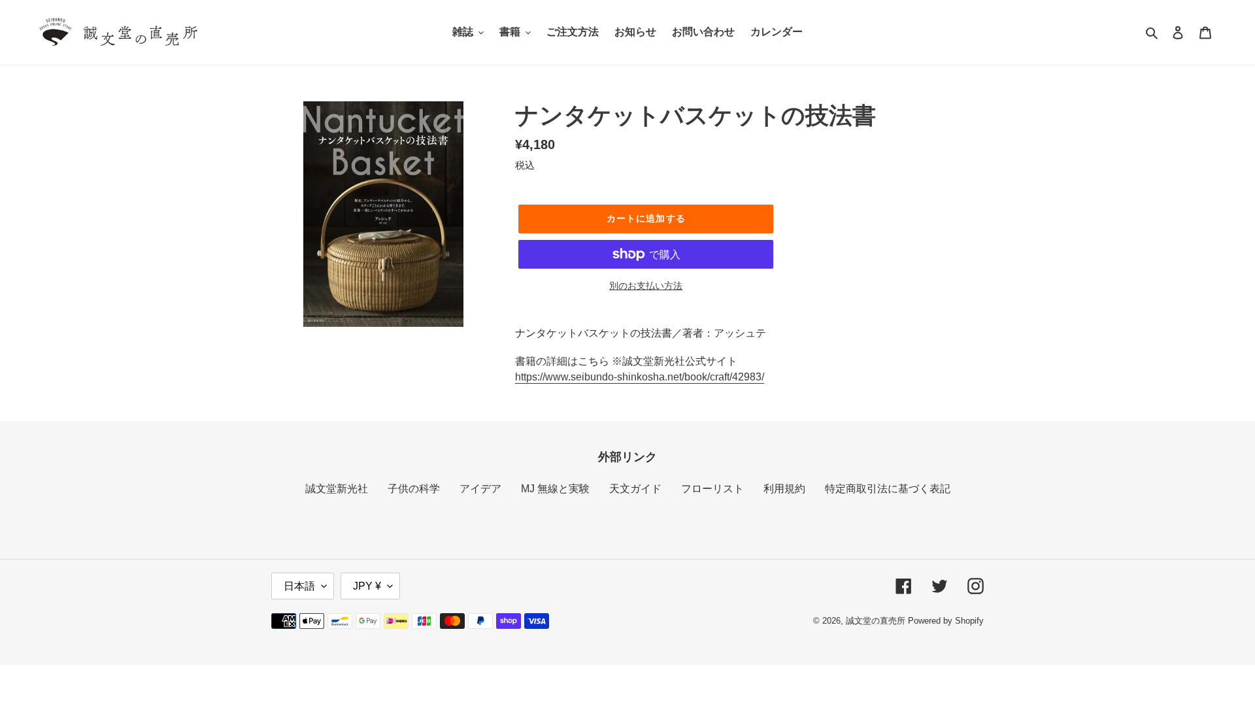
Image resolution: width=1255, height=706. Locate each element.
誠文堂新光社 (336, 488)
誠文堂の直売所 (875, 621)
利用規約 (784, 488)
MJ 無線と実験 (555, 488)
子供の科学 (414, 488)
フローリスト (712, 488)
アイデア (480, 488)
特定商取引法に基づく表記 (887, 488)
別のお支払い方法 (645, 285)
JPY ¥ (367, 586)
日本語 (299, 586)
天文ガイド (635, 488)
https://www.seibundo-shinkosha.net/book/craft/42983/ (639, 376)
